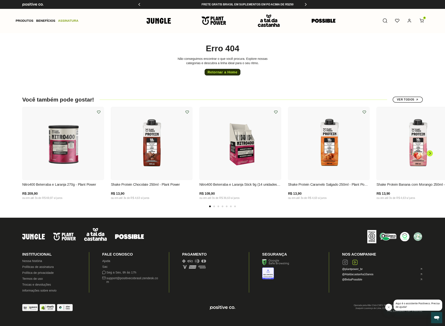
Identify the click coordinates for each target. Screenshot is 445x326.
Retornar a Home (222, 72)
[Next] (305, 4)
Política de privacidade (38, 273)
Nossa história (32, 261)
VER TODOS (405, 99)
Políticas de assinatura (38, 267)
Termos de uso (32, 278)
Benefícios (45, 20)
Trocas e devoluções (36, 284)
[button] (24, 21)
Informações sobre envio (39, 290)
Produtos (24, 20)
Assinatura (68, 20)
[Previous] (139, 4)
